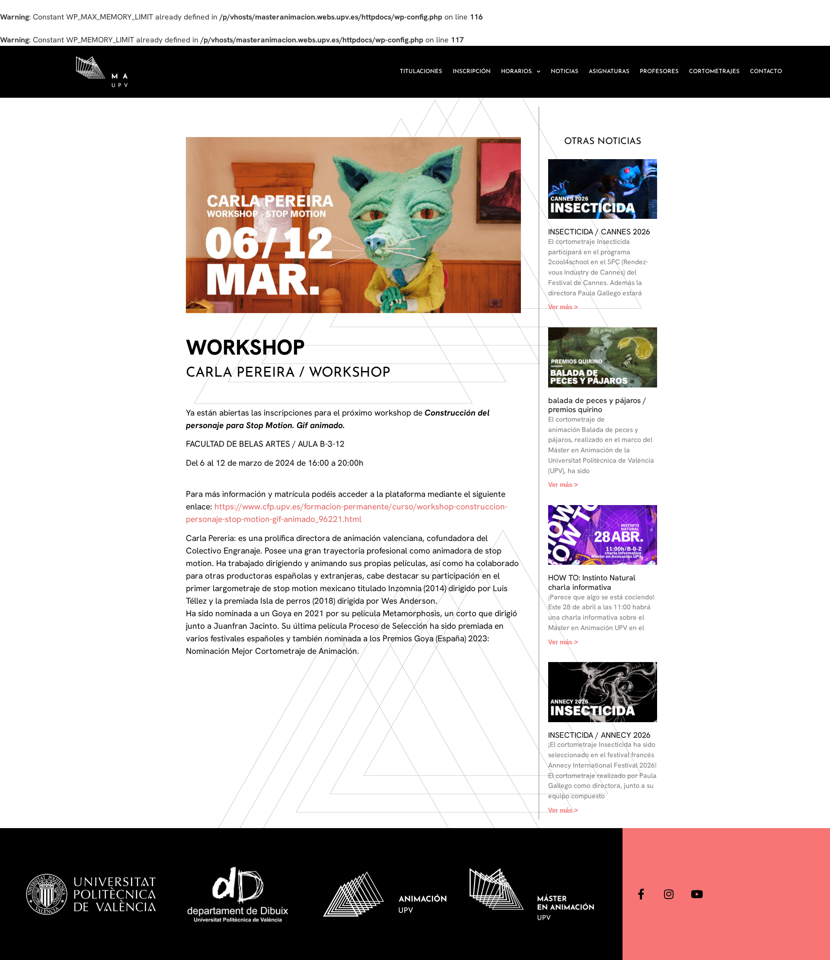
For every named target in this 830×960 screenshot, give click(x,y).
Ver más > (563, 306)
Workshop (245, 347)
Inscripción (472, 71)
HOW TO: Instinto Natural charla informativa (591, 582)
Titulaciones (421, 71)
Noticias (564, 71)
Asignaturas (609, 71)
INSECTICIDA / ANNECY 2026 (599, 735)
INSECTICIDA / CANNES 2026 (599, 232)
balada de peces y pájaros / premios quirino (597, 405)
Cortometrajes (714, 71)
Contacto (766, 71)
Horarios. (517, 71)
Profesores (659, 71)
